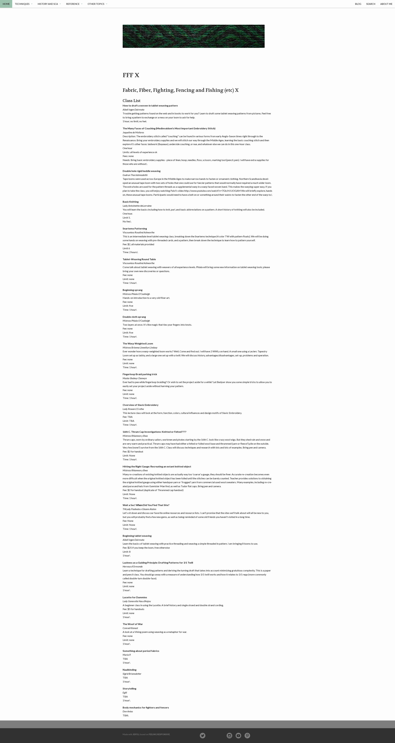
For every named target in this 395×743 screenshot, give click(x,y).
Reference (72, 3)
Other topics (96, 3)
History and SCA (48, 3)
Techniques (22, 3)
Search (370, 3)
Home (6, 3)
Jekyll (136, 734)
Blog (358, 3)
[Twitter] (202, 736)
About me (386, 3)
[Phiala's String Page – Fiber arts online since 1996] (194, 27)
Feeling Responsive (159, 734)
